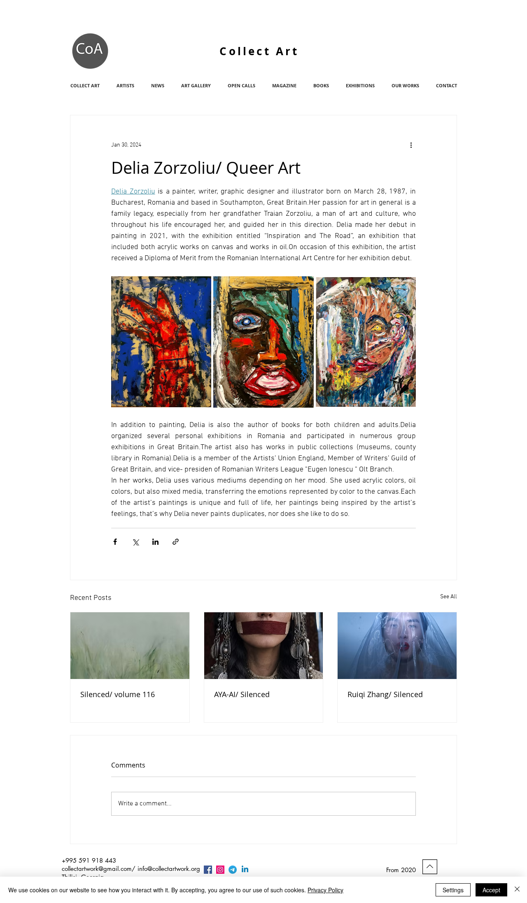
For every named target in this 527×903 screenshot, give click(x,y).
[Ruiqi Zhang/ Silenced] (397, 645)
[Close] (517, 889)
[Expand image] (161, 341)
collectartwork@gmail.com (97, 869)
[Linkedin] (245, 870)
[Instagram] (220, 870)
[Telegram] (233, 870)
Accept (491, 890)
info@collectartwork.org (169, 869)
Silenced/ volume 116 (117, 694)
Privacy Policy (325, 890)
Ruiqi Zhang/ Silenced (385, 694)
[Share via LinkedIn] (155, 542)
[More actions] (411, 145)
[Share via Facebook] (115, 542)
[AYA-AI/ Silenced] (263, 645)
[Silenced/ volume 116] (129, 645)
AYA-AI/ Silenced (242, 694)
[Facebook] (208, 870)
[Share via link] (176, 542)
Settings (453, 890)
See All (448, 596)
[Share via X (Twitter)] (135, 542)
